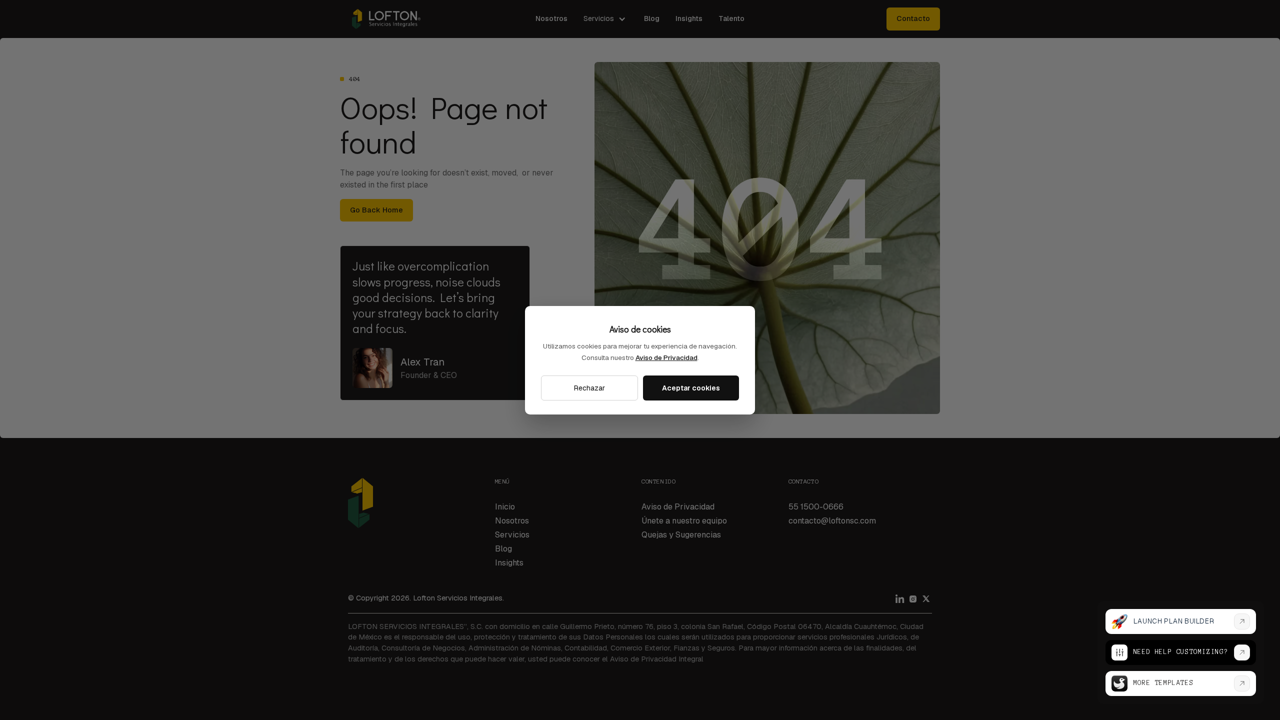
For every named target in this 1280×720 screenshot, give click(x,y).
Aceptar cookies (691, 388)
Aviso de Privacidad (667, 357)
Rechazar (589, 388)
